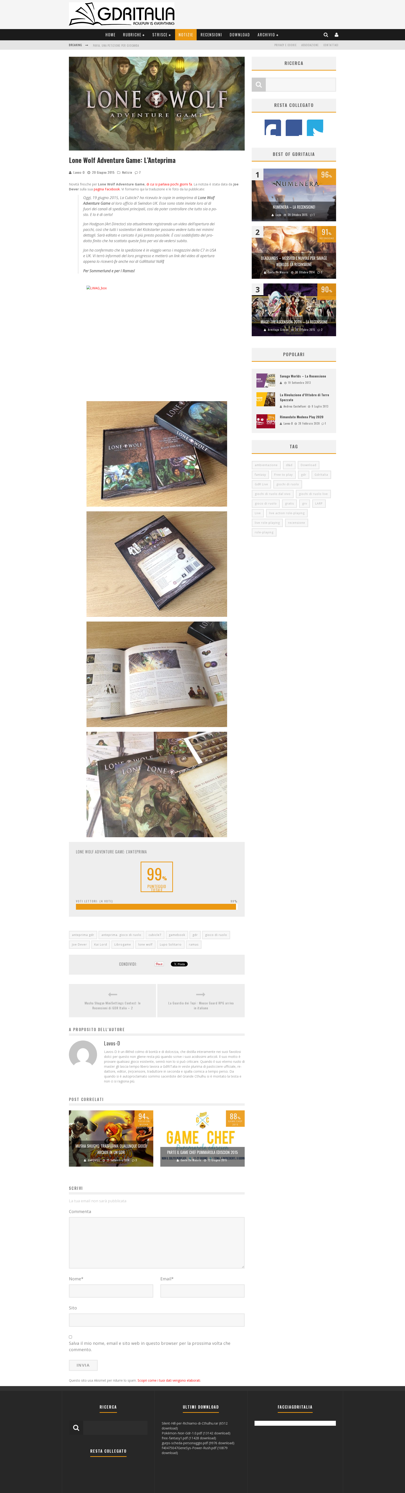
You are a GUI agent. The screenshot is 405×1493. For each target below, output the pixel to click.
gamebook (177, 935)
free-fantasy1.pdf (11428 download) (189, 1438)
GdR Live (261, 484)
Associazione (310, 45)
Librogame (122, 944)
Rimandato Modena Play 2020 (301, 416)
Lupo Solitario (171, 944)
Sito (73, 1308)
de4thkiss (94, 1160)
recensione (296, 523)
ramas (194, 944)
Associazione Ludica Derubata (113, 45)
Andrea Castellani (295, 406)
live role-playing (267, 523)
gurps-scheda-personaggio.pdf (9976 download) (198, 1443)
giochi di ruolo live (313, 494)
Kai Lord (100, 944)
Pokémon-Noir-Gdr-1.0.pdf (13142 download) (196, 1433)
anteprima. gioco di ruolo (121, 935)
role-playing (264, 532)
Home (110, 35)
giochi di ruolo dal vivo (273, 494)
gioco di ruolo (216, 935)
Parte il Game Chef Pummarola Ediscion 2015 (202, 1152)
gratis (289, 503)
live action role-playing (287, 513)
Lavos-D (79, 172)
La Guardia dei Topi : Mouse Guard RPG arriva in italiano (201, 1005)
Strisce (160, 35)
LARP (319, 503)
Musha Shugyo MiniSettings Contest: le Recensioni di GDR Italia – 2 (113, 1005)
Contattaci (330, 45)
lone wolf (145, 944)
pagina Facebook (107, 189)
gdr (195, 935)
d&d (289, 465)
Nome (76, 1279)
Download (240, 35)
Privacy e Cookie (285, 45)
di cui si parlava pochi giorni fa (169, 184)
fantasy (260, 475)
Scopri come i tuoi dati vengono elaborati (169, 1380)
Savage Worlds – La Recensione (303, 375)
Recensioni (211, 35)
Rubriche (132, 35)
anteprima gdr (83, 935)
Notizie (186, 35)
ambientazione (266, 465)
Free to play (283, 475)
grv (304, 503)
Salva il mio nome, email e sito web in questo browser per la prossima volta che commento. (149, 1346)
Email (167, 1279)
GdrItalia (321, 475)
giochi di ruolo (287, 484)
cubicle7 (155, 935)
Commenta (80, 1211)
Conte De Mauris (191, 1160)
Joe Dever (79, 944)
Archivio (266, 35)
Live (258, 513)
